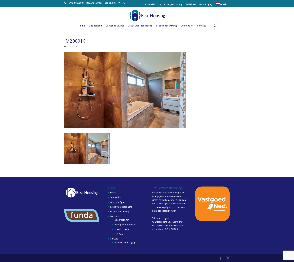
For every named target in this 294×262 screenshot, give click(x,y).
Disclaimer (190, 4)
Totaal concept (122, 229)
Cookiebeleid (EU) (151, 4)
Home (82, 26)
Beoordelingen (122, 219)
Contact (201, 26)
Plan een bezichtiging (125, 242)
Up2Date (119, 234)
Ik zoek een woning (166, 26)
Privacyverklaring (173, 4)
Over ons (185, 26)
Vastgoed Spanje (115, 26)
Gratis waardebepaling (140, 26)
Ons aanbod (95, 26)
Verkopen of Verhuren (125, 224)
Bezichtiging (205, 4)
